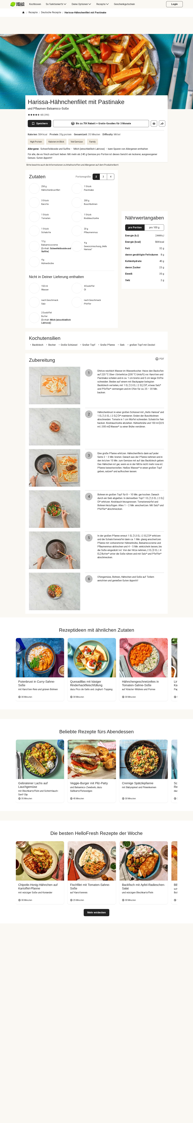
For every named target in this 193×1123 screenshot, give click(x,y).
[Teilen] (162, 123)
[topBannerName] (96, 25)
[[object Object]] (154, 123)
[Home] (23, 13)
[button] (71, 177)
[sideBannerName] (144, 189)
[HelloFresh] (17, 4)
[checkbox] (29, 115)
